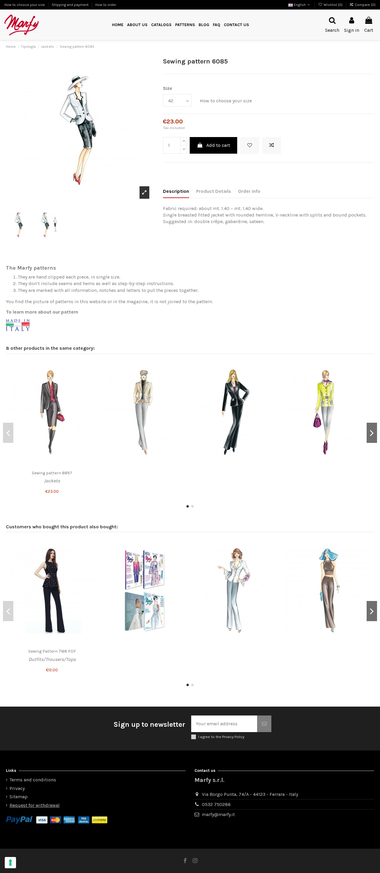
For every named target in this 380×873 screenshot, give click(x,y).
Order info (249, 191)
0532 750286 (216, 804)
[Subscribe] (264, 723)
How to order (105, 5)
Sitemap (19, 796)
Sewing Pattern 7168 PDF (52, 651)
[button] (185, 25)
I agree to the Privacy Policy (221, 736)
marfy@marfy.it (218, 814)
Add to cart (218, 145)
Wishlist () (333, 5)
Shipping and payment (70, 5)
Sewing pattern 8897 (52, 473)
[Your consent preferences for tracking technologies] (10, 862)
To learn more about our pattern (42, 312)
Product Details (213, 191)
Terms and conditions (33, 780)
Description (176, 191)
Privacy (17, 788)
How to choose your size (25, 5)
